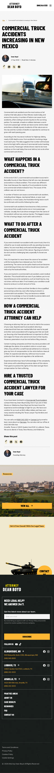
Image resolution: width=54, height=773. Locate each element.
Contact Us (35, 419)
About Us (8, 697)
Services (23, 422)
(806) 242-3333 (42, 5)
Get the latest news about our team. (20, 611)
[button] (9, 67)
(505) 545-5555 (10, 658)
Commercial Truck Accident (36, 400)
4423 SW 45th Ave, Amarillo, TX (15, 683)
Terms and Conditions (10, 747)
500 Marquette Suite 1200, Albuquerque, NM (21, 655)
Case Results (10, 702)
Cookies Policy (7, 754)
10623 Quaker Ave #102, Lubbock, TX (18, 669)
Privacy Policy (7, 751)
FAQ (5, 710)
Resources (8, 706)
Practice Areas (11, 693)
